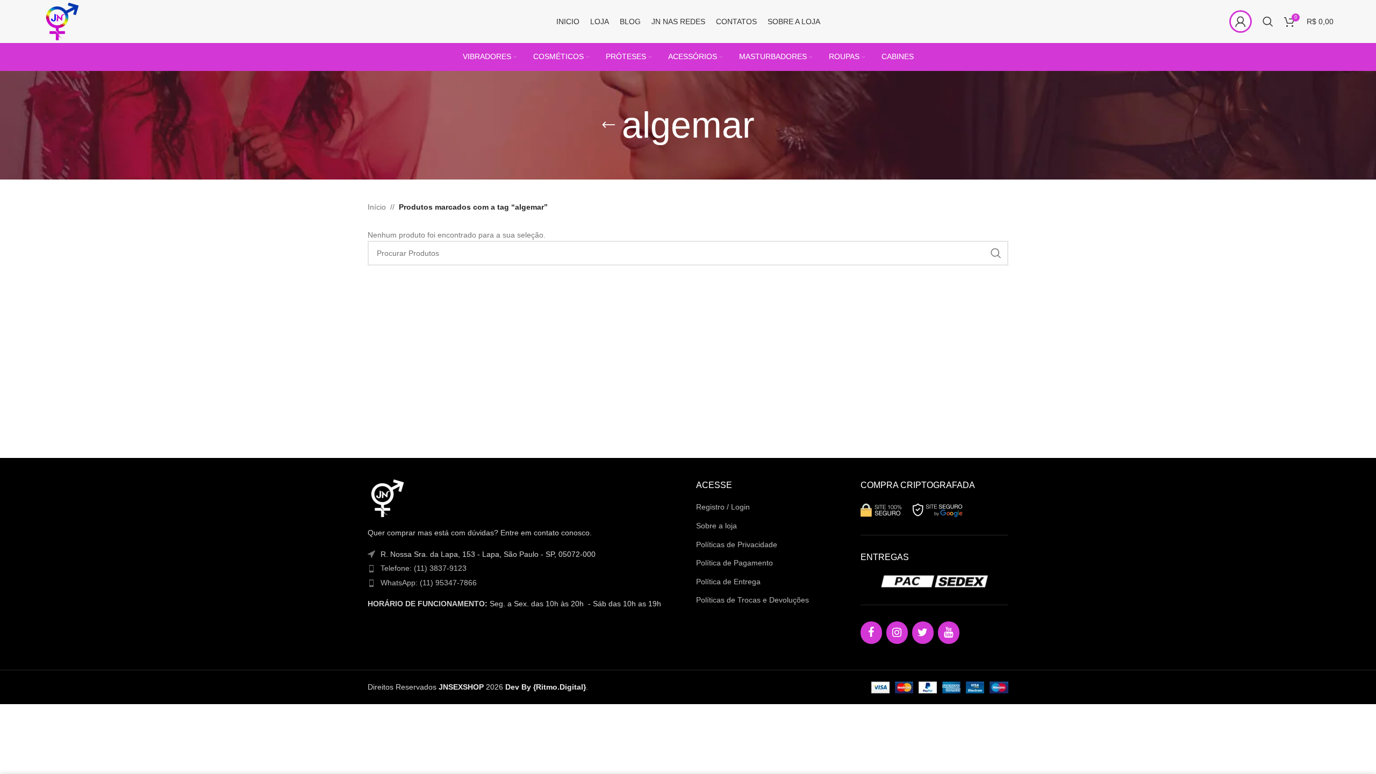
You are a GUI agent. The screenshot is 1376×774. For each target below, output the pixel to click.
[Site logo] (61, 21)
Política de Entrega (728, 581)
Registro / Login (723, 507)
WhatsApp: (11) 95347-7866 (429, 582)
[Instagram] (897, 632)
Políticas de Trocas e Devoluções (752, 600)
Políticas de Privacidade (736, 544)
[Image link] (386, 497)
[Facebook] (871, 632)
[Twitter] (923, 632)
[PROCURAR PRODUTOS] (996, 253)
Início (377, 207)
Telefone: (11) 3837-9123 (424, 568)
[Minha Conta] (1240, 21)
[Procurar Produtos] (1268, 21)
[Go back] (608, 125)
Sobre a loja (716, 525)
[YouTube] (948, 632)
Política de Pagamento (734, 562)
